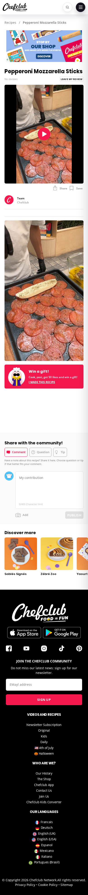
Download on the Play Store (62, 632)
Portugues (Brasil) (47, 862)
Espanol (47, 845)
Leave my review (72, 79)
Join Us (44, 796)
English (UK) (46, 833)
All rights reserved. (71, 880)
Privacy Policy (25, 885)
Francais (47, 822)
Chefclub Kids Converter (44, 802)
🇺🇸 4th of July (44, 748)
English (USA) (46, 839)
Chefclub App (44, 785)
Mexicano (47, 850)
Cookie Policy (48, 885)
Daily (44, 742)
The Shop (44, 779)
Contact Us (44, 790)
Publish (74, 515)
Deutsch (47, 827)
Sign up (44, 699)
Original (44, 730)
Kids (44, 736)
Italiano (46, 856)
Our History (44, 773)
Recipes (10, 22)
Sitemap (66, 885)
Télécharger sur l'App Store (24, 632)
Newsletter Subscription (43, 725)
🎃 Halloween (44, 753)
